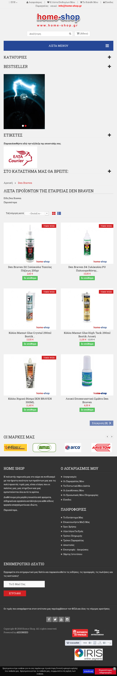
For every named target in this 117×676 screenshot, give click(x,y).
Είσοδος (109, 2)
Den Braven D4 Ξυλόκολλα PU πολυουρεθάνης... (87, 268)
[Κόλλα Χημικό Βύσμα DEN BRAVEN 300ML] (30, 374)
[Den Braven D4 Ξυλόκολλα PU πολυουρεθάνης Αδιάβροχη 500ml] (87, 243)
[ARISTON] (102, 447)
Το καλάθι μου (90, 2)
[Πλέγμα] (53, 213)
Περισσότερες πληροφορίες (105, 671)
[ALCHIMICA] (16, 447)
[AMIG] (44, 447)
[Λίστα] (59, 213)
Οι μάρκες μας (19, 437)
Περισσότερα (10, 202)
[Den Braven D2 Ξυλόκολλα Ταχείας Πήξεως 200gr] (30, 243)
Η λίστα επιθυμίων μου (62, 2)
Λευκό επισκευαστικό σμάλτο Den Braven (87, 400)
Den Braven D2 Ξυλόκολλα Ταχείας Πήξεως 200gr (30, 268)
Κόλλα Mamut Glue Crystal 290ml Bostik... (30, 334)
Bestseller (16, 66)
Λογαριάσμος (35, 2)
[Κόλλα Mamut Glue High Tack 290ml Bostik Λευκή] (87, 308)
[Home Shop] (58, 19)
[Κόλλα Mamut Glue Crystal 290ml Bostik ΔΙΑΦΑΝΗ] (30, 308)
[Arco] (73, 447)
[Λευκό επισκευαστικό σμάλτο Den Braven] (87, 374)
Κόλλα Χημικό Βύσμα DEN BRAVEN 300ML (30, 400)
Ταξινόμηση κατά (15, 213)
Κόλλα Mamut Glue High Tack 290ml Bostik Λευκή (87, 334)
